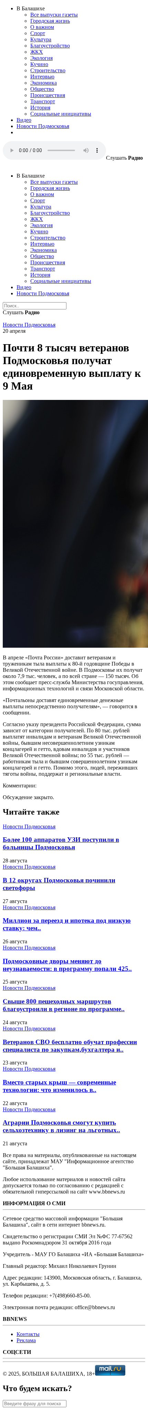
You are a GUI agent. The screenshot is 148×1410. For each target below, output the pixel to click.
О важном (42, 27)
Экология (41, 58)
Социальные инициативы (60, 114)
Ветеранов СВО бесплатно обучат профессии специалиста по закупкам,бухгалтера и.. (70, 1045)
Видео (24, 120)
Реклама (26, 1340)
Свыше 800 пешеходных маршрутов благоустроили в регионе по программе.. (64, 1005)
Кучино (39, 64)
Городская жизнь (50, 21)
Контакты (28, 1334)
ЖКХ (36, 52)
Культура (40, 39)
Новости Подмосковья (43, 126)
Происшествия (47, 95)
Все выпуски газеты (54, 15)
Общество (42, 89)
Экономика (43, 83)
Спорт (37, 33)
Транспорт (42, 101)
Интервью (42, 76)
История (40, 107)
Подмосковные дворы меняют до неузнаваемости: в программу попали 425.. (67, 964)
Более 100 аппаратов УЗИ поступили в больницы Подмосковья (61, 843)
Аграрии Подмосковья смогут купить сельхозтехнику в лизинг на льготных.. (61, 1126)
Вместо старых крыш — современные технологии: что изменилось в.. (59, 1086)
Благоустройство (50, 46)
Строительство (47, 70)
